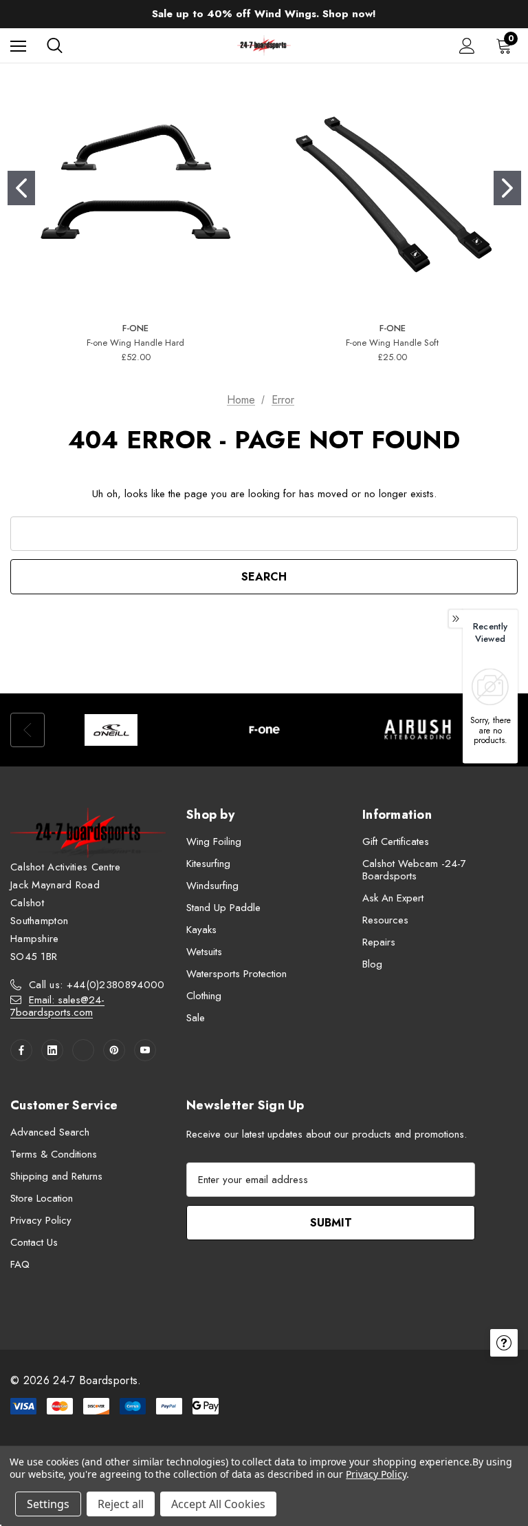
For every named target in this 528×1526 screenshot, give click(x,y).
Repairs (378, 942)
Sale (195, 1017)
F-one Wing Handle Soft (392, 342)
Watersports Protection (236, 973)
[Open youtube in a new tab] (145, 1050)
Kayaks (201, 929)
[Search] (55, 45)
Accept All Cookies (218, 1504)
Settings (48, 1504)
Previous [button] (27, 730)
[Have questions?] (504, 1343)
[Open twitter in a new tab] (83, 1050)
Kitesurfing (208, 863)
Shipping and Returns (56, 1176)
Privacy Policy (41, 1220)
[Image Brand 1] (111, 730)
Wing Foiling (213, 841)
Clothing (203, 995)
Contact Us (34, 1242)
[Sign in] (467, 46)
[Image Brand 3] (417, 730)
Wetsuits (204, 951)
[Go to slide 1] (21, 188)
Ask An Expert (393, 898)
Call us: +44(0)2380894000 (97, 984)
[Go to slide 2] (507, 188)
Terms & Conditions (53, 1154)
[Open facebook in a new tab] (21, 1050)
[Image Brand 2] (264, 730)
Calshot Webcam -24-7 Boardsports (414, 870)
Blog (372, 964)
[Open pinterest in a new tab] (114, 1050)
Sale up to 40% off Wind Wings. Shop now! (264, 14)
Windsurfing (212, 885)
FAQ (20, 1264)
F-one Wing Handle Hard (135, 342)
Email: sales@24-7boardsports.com (57, 1006)
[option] (111, 730)
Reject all (121, 1504)
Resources (385, 920)
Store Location (41, 1198)
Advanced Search (49, 1132)
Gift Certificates (395, 841)
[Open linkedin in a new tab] (52, 1050)
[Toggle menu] (18, 46)
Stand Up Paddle (223, 907)
